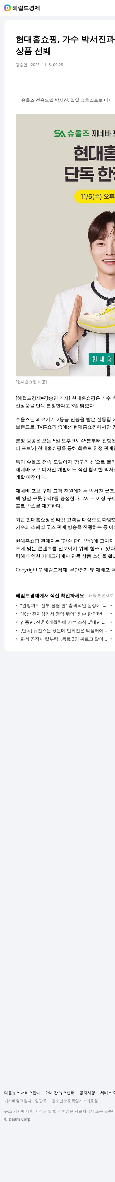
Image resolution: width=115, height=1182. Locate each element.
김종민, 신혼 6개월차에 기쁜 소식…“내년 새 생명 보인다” (64, 622)
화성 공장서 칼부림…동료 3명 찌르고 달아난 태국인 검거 (64, 639)
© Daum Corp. (18, 1119)
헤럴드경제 (26, 8)
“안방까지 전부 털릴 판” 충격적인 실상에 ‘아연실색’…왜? (64, 605)
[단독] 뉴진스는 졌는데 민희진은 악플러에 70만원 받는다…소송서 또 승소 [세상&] (64, 630)
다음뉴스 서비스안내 (22, 1092)
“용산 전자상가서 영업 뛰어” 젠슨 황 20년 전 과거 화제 (64, 614)
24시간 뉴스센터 (60, 1092)
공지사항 (87, 1092)
